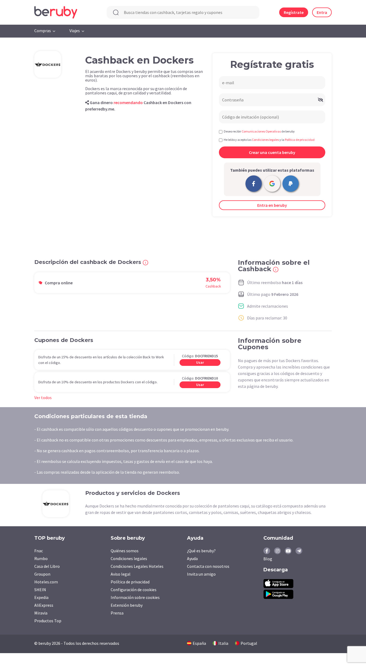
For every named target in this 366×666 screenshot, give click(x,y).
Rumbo (41, 558)
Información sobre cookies (135, 597)
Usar (200, 362)
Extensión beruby (127, 605)
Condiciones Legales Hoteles (137, 566)
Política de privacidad (130, 581)
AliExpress (43, 605)
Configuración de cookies (133, 589)
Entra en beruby (272, 205)
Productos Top (47, 620)
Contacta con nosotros (208, 566)
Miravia (40, 613)
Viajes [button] (74, 30)
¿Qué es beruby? (201, 550)
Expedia (41, 597)
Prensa (117, 613)
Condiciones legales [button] (265, 140)
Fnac (38, 550)
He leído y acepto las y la (269, 140)
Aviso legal (120, 574)
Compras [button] (42, 30)
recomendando (128, 102)
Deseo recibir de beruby (259, 131)
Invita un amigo (201, 574)
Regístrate (294, 12)
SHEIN (40, 589)
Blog (267, 558)
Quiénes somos (125, 550)
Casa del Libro (47, 566)
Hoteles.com (46, 581)
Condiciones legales (129, 558)
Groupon (42, 574)
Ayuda (192, 558)
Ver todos (43, 397)
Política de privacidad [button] (300, 140)
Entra (322, 12)
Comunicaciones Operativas (261, 131)
